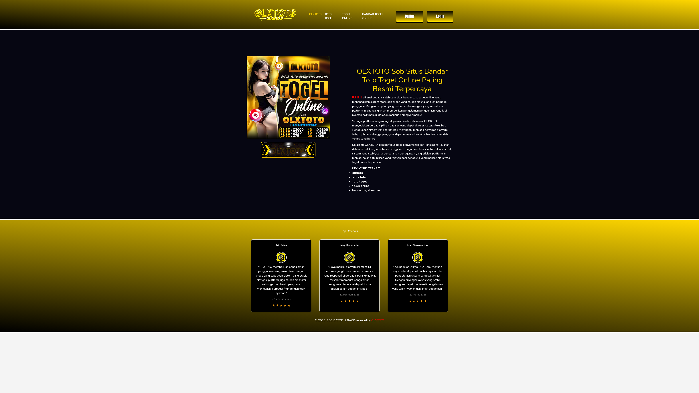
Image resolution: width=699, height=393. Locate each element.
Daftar (409, 16)
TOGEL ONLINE (347, 16)
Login (440, 16)
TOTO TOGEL (329, 16)
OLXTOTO (315, 14)
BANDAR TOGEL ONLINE (372, 16)
